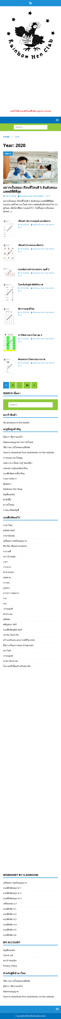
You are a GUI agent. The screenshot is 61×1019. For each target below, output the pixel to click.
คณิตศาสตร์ (9, 530)
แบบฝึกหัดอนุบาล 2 (12, 893)
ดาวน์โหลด (8, 504)
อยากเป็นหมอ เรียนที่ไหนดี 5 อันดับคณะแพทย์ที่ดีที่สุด (30, 189)
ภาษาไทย (7, 525)
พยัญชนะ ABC (10, 624)
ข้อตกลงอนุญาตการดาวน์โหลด (18, 442)
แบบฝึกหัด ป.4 (9, 924)
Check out (8, 955)
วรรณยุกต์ (8, 608)
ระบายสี (7, 551)
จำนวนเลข (8, 572)
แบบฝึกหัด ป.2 (9, 913)
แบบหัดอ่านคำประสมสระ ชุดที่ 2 (33, 269)
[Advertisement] (30, 83)
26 (27, 385)
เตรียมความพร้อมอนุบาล (15, 540)
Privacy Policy (10, 965)
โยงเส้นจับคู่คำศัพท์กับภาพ (30, 284)
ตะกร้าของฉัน (10, 960)
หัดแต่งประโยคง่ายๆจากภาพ (31, 359)
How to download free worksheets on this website (28, 452)
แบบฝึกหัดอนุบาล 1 (12, 887)
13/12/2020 (24, 273)
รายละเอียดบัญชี (11, 509)
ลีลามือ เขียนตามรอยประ (15, 545)
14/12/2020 (11, 196)
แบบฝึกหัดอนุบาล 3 (12, 898)
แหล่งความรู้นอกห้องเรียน (15, 468)
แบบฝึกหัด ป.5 (9, 929)
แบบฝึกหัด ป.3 (9, 919)
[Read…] (7, 211)
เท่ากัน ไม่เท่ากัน (11, 634)
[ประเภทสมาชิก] (30, 3)
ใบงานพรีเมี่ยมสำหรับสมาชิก (17, 666)
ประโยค (7, 650)
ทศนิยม (6, 619)
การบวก (7, 566)
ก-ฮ (5, 598)
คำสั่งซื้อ (7, 499)
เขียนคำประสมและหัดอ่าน (30, 245)
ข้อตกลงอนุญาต (10, 991)
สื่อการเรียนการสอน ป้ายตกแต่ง (18, 645)
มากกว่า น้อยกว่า (11, 593)
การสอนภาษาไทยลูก (13, 457)
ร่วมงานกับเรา (10, 478)
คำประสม (8, 613)
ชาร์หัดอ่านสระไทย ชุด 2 (30, 334)
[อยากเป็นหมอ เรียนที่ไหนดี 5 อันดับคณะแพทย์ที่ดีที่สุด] (30, 167)
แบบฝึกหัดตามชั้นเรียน (14, 473)
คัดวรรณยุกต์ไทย (26, 308)
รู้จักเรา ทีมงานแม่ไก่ (13, 436)
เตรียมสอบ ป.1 (10, 903)
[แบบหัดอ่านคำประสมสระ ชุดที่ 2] (9, 272)
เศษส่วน (7, 577)
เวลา (5, 561)
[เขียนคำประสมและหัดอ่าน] (9, 252)
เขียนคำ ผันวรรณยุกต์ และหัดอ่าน (34, 220)
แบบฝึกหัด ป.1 (9, 908)
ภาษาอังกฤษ (9, 535)
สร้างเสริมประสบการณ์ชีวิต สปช (19, 639)
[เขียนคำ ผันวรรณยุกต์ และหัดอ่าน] (9, 228)
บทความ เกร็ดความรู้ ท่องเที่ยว (17, 462)
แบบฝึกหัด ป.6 (9, 934)
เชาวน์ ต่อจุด (9, 556)
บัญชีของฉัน (9, 494)
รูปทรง (6, 587)
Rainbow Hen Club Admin (32, 196)
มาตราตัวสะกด (10, 660)
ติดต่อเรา (7, 483)
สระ (5, 603)
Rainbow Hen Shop (12, 489)
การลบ (6, 582)
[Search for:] (30, 127)
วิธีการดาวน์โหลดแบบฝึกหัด (16, 447)
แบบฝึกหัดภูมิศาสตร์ (12, 629)
